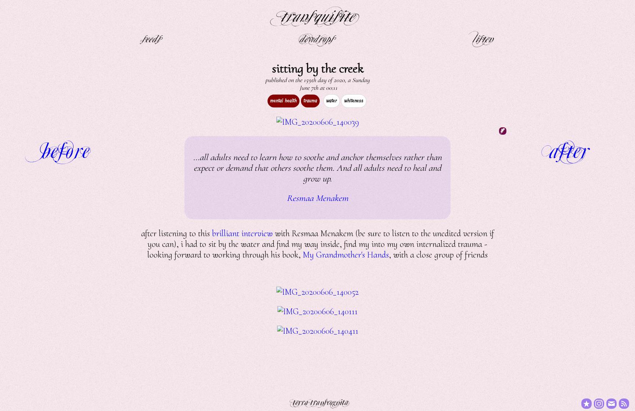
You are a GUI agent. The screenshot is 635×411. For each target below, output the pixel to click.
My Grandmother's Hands (346, 254)
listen (483, 38)
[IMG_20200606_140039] (317, 122)
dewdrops (316, 38)
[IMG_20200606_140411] (317, 331)
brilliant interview (242, 233)
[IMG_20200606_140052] (317, 292)
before (66, 148)
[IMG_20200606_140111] (317, 311)
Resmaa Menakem (317, 198)
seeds (151, 38)
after (569, 148)
